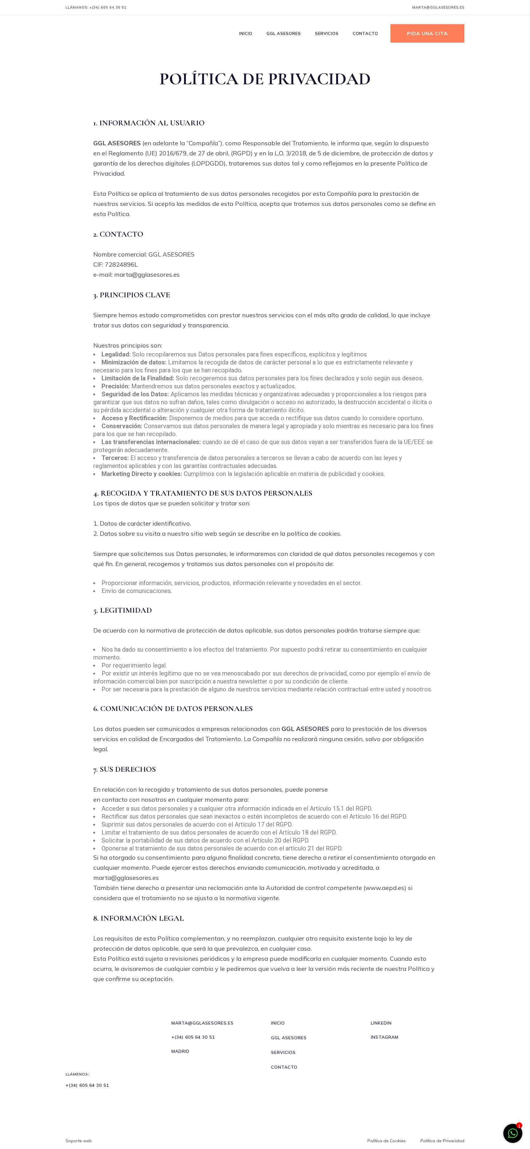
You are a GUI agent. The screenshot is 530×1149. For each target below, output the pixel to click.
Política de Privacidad (442, 1140)
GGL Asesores (289, 1038)
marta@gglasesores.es (438, 7)
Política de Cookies (386, 1140)
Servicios (283, 1052)
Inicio (278, 1023)
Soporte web (79, 1140)
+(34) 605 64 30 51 (108, 7)
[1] (513, 1136)
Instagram (384, 1037)
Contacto (284, 1067)
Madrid (180, 1051)
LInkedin (381, 1023)
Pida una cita (427, 33)
